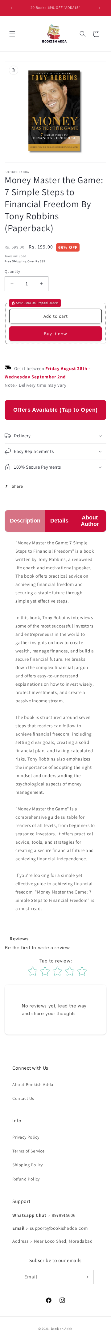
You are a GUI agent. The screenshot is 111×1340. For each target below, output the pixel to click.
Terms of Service (28, 1151)
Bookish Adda (62, 1328)
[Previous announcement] (11, 8)
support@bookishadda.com (59, 1228)
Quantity (12, 271)
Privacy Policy (25, 1137)
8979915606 (63, 1215)
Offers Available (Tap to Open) (55, 410)
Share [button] (17, 486)
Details (59, 521)
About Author (90, 521)
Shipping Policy (27, 1165)
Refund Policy (26, 1179)
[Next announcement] (99, 8)
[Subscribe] (86, 1277)
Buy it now (55, 334)
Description (25, 521)
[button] (12, 34)
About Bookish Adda (32, 1084)
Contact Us (23, 1098)
